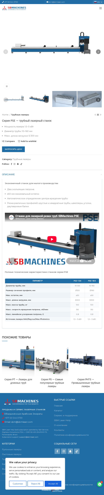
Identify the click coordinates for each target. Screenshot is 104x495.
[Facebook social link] (11, 164)
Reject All (35, 484)
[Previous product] (95, 114)
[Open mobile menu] (100, 8)
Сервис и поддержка (65, 415)
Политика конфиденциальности (71, 435)
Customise (18, 484)
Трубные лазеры (20, 114)
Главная (58, 405)
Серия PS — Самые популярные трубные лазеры (52, 383)
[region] (35, 474)
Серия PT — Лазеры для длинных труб (18, 381)
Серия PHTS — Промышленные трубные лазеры (86, 383)
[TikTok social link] (21, 164)
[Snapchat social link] (18, 164)
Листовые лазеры (11, 454)
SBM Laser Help (62, 420)
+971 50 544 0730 (11, 2)
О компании (60, 425)
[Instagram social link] (14, 164)
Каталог (58, 410)
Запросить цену (13, 149)
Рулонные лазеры (11, 449)
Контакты (59, 430)
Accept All (53, 484)
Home (5, 114)
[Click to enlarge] (6, 86)
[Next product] (100, 114)
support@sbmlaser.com (28, 437)
